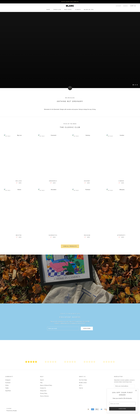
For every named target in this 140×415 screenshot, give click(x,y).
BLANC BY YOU (89, 9)
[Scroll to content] (70, 88)
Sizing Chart (43, 390)
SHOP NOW (70, 80)
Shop (48, 9)
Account (118, 5)
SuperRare (8, 390)
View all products (70, 246)
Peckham (87, 235)
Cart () (133, 5)
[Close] (136, 390)
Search (125, 5)
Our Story (68, 9)
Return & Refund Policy (46, 385)
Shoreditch (53, 235)
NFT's (80, 385)
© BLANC (9, 408)
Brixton (19, 235)
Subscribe (122, 408)
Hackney (87, 180)
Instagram (7, 380)
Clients (78, 9)
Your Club (57, 9)
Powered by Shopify (11, 410)
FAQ (41, 382)
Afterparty (121, 235)
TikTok (7, 385)
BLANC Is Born (83, 382)
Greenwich (53, 180)
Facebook (7, 382)
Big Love (19, 180)
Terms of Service (44, 396)
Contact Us (43, 388)
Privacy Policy (43, 393)
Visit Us (81, 388)
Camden (121, 180)
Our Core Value (83, 380)
